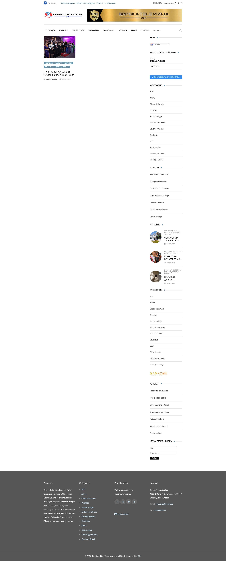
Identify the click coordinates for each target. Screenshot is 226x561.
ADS (151, 92)
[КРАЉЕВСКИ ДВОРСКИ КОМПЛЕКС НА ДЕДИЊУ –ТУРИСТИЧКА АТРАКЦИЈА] (155, 276)
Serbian (156, 44)
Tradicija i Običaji (156, 160)
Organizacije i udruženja (159, 195)
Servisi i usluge (156, 217)
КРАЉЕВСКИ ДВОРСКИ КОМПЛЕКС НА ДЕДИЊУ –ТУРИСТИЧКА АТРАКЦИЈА (88, 3)
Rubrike (62, 30)
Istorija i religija (156, 116)
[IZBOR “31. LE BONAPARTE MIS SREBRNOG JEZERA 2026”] (155, 257)
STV (139, 556)
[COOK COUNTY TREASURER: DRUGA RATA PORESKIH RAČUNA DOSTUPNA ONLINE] (155, 237)
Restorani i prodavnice (159, 174)
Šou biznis (154, 135)
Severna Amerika (156, 129)
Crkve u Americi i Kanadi (159, 188)
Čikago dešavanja (157, 104)
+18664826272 (159, 510)
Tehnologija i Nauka (157, 154)
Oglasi (134, 30)
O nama (144, 30)
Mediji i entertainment (159, 210)
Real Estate (108, 30)
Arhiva (152, 98)
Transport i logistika (158, 181)
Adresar (122, 30)
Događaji (49, 30)
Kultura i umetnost (157, 123)
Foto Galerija (93, 30)
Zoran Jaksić (51, 79)
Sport (152, 141)
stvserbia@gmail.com (164, 504)
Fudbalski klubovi (157, 203)
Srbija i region (155, 147)
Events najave (78, 30)
